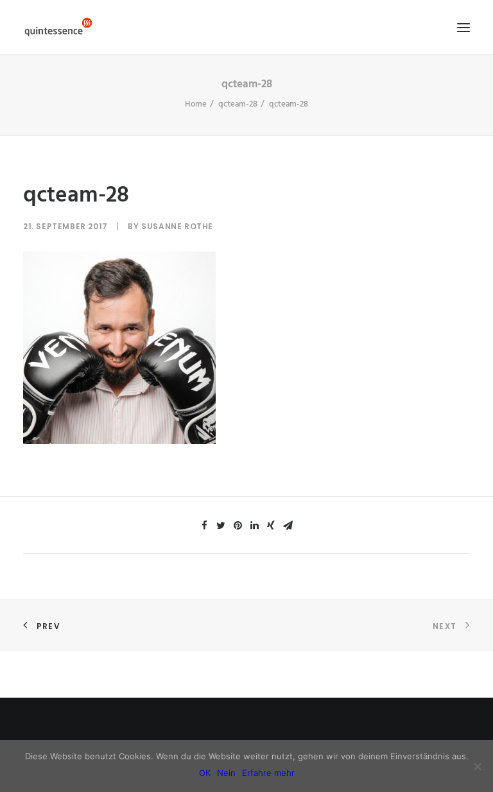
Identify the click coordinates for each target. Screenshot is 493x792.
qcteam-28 (237, 104)
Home (196, 104)
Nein (226, 773)
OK (205, 773)
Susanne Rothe (177, 226)
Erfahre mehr (268, 773)
